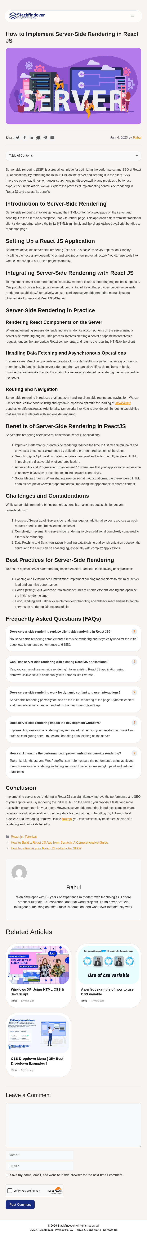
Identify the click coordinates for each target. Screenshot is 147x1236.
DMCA (33, 1229)
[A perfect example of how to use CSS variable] (108, 965)
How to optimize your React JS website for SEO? (46, 848)
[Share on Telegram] (45, 137)
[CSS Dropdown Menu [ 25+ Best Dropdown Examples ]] (38, 1034)
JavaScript (123, 403)
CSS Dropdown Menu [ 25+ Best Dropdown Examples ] (37, 1061)
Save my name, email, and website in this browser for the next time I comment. (66, 1175)
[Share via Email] (52, 137)
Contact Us (110, 1229)
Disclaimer (46, 1229)
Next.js (67, 819)
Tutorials (31, 836)
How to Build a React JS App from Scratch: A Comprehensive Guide (59, 842)
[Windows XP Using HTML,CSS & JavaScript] (38, 965)
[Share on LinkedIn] (31, 137)
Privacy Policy (64, 1229)
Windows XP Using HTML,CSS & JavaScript (37, 992)
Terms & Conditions (88, 1229)
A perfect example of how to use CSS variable (107, 992)
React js (17, 836)
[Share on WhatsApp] (38, 137)
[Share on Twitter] (17, 137)
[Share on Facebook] (24, 137)
